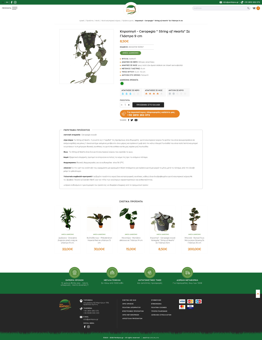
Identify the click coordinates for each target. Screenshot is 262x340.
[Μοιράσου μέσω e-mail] (136, 120)
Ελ (3, 2)
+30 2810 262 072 (91, 311)
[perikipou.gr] (131, 9)
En (7, 2)
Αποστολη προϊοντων (132, 318)
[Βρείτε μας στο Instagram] (16, 2)
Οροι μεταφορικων (130, 315)
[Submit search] (248, 8)
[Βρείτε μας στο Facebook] (12, 2)
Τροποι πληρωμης (159, 311)
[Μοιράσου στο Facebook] (128, 120)
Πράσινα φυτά (127, 20)
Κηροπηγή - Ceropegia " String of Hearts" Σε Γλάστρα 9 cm (159, 20)
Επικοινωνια (156, 304)
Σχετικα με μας (129, 300)
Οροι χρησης (128, 304)
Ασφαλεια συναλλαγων (161, 315)
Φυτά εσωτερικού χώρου (110, 20)
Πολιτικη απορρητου (131, 307)
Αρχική (81, 20)
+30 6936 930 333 (91, 313)
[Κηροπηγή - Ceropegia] (86, 56)
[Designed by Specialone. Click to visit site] (151, 337)
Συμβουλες (156, 300)
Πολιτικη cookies (159, 307)
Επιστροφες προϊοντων (133, 311)
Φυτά (97, 20)
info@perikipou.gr (90, 319)
